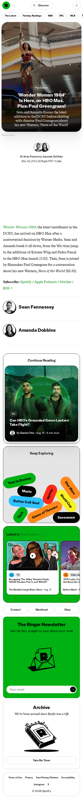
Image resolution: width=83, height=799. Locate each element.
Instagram (39, 784)
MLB (72, 15)
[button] (41, 5)
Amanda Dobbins (53, 156)
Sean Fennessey (33, 156)
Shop (67, 609)
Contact (15, 609)
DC (13, 413)
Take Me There (41, 760)
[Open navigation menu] (77, 5)
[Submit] (73, 689)
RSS (7, 288)
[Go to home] (6, 5)
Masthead (42, 609)
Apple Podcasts (45, 282)
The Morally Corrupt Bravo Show (25, 589)
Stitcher (65, 282)
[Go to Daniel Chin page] (12, 433)
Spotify (25, 282)
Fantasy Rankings (32, 15)
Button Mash (69, 589)
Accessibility (68, 777)
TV (18, 574)
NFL (61, 15)
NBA (50, 15)
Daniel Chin (27, 433)
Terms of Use (15, 777)
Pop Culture (41, 87)
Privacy (29, 777)
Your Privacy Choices (47, 777)
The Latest (10, 15)
